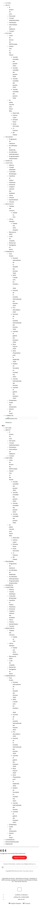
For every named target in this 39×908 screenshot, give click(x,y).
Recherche (12, 243)
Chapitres (9, 163)
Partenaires (12, 22)
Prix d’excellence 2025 (16, 310)
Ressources (9, 204)
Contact (11, 31)
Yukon (11, 195)
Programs (9, 137)
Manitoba (12, 182)
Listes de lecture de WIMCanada (13, 40)
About (7, 5)
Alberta (11, 165)
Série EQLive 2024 (15, 346)
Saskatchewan (13, 199)
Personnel (12, 16)
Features (8, 33)
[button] (4, 426)
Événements (9, 251)
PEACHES (16, 113)
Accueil (8, 3)
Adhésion (8, 160)
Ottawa (11, 197)
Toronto (11, 202)
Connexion (9, 415)
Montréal (12, 184)
